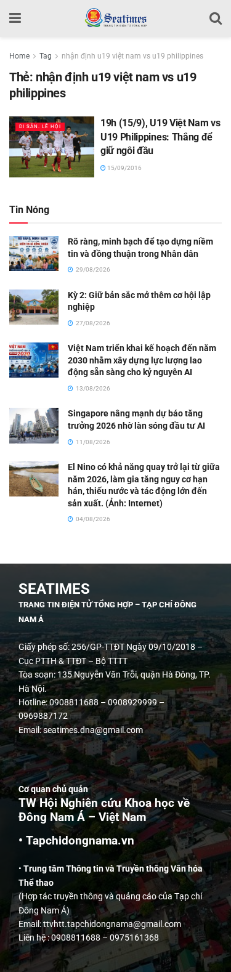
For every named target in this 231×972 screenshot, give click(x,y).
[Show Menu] (15, 18)
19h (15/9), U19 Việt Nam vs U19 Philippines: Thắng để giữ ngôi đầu (160, 136)
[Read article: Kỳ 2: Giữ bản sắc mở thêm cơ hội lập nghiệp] (34, 307)
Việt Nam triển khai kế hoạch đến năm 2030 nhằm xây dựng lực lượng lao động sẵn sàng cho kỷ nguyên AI (142, 360)
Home (19, 56)
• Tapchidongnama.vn (76, 841)
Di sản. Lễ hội (40, 126)
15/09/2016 (124, 167)
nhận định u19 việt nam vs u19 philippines (132, 56)
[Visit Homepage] (115, 18)
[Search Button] (215, 18)
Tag (45, 56)
